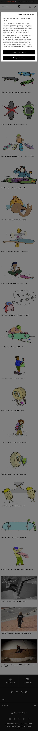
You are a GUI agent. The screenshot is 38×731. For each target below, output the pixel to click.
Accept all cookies (19, 58)
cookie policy (18, 46)
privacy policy (28, 46)
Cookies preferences (19, 52)
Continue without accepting (26, 14)
